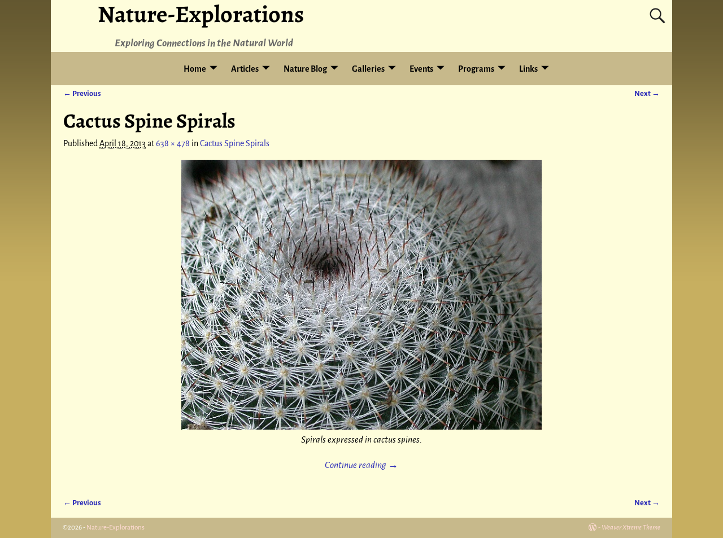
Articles (245, 68)
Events (421, 68)
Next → (647, 93)
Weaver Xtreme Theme (631, 527)
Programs (476, 68)
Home (195, 68)
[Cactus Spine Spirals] (361, 295)
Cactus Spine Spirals (234, 143)
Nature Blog (305, 68)
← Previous (82, 93)
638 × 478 (173, 143)
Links (528, 68)
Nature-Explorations (115, 527)
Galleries (368, 68)
